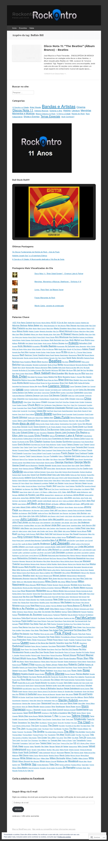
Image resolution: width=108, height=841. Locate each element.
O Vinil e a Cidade (63, 113)
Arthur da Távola (17, 349)
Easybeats (36, 429)
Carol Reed (69, 393)
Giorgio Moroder (61, 468)
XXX (18, 765)
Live (60, 550)
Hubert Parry (61, 486)
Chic (67, 398)
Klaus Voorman (45, 537)
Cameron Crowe (81, 386)
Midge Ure (20, 582)
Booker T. (74, 377)
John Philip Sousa (34, 522)
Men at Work (66, 573)
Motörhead (57, 588)
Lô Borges (43, 555)
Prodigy (66, 640)
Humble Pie (79, 486)
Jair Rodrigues (68, 495)
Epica (71, 439)
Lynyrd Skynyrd (33, 555)
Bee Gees (65, 362)
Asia (56, 349)
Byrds (45, 386)
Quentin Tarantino (56, 643)
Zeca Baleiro (22, 767)
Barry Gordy (62, 358)
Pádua (89, 640)
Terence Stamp (52, 723)
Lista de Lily (32, 550)
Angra (87, 340)
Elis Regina (81, 432)
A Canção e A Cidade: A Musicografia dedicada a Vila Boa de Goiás (38, 259)
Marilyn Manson (62, 564)
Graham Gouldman (86, 472)
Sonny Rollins (89, 697)
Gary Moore (54, 459)
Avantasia (32, 352)
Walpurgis (15, 755)
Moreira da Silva (28, 588)
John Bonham (82, 513)
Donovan (24, 426)
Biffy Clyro (80, 368)
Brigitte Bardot (23, 382)
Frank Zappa (67, 453)
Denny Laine (22, 420)
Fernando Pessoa (23, 450)
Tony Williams (43, 740)
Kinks (36, 536)
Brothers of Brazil (35, 383)
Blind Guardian (57, 373)
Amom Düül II (32, 337)
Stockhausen (60, 706)
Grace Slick (58, 472)
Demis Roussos (76, 417)
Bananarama (73, 355)
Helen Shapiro (65, 480)
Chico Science (36, 402)
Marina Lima (72, 564)
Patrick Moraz (16, 618)
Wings (42, 761)
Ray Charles (33, 649)
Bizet (13, 373)
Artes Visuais (35, 107)
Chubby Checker (21, 405)
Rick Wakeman (45, 658)
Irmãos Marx (77, 489)
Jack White (40, 495)
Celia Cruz (71, 395)
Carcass (47, 390)
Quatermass (16, 643)
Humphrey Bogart (90, 486)
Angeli (82, 340)
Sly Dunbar (21, 697)
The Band (67, 723)
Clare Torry (66, 405)
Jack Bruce (71, 492)
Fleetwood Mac (35, 450)
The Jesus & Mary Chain (33, 729)
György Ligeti (63, 478)
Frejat (28, 456)
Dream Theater (67, 427)
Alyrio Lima (18, 337)
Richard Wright (19, 658)
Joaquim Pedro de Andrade (76, 510)
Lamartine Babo (48, 540)
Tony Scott (24, 740)
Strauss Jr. (29, 710)
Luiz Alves (33, 553)
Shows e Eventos (32, 116)
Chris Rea (65, 402)
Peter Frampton (50, 627)
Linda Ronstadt (17, 550)
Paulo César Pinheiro (39, 621)
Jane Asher (59, 498)
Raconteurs (83, 643)
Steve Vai (25, 707)
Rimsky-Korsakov (69, 658)
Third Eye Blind (90, 732)
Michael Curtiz (47, 576)
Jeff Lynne (85, 503)
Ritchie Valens (45, 661)
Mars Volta (16, 570)
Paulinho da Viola (69, 618)
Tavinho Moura (56, 719)
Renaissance (18, 652)
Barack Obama (89, 355)
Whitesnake (15, 758)
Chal (26, 399)
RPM (62, 680)
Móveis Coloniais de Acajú (84, 591)
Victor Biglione (41, 750)
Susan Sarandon (17, 713)
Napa (63, 594)
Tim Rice (78, 735)
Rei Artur (82, 649)
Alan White (28, 328)
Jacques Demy (49, 495)
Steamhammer (17, 703)
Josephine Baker (76, 525)
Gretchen (83, 475)
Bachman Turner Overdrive (35, 355)
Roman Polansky (70, 674)
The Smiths (38, 731)
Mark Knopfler (30, 566)
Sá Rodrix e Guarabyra (58, 712)
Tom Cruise (42, 737)
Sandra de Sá (20, 685)
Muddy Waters (79, 587)
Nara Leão (83, 593)
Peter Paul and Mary (88, 627)
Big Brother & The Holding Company (30, 370)
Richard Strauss (69, 655)
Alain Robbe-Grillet (83, 325)
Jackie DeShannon (82, 492)
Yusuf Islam (85, 765)
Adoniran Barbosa (19, 325)
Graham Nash (16, 475)
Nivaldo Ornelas (25, 606)
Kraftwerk (71, 536)
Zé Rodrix (79, 768)
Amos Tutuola (50, 337)
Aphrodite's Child (85, 343)
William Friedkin (72, 758)
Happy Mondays (23, 480)
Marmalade (77, 567)
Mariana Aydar (35, 564)
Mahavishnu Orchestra (27, 558)
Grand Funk (35, 474)
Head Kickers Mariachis (36, 480)
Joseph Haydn (65, 525)
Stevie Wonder (33, 706)
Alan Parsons (18, 328)
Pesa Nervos (23, 627)
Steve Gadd (63, 703)
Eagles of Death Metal (25, 430)
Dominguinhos (64, 424)
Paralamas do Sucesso (30, 614)
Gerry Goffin (75, 465)
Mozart (65, 587)
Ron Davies (32, 677)
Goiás (91, 468)
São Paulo (72, 712)
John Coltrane (41, 516)
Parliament (56, 615)
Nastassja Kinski (17, 597)
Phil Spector (24, 633)
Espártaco (46, 441)
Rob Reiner (69, 667)
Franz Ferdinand (81, 453)
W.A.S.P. (53, 753)
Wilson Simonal (24, 761)
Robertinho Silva (40, 665)
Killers (90, 534)
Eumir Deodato (56, 441)
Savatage (68, 685)
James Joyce (16, 498)
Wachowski (60, 753)
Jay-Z (60, 501)
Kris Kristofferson (87, 537)
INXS (71, 489)
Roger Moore (58, 671)
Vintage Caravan (74, 750)
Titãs (92, 734)
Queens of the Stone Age (39, 643)
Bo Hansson (39, 377)
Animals (21, 343)
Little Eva (44, 550)
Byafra (40, 386)
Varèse (65, 746)
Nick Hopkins (75, 600)
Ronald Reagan (23, 676)
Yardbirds (26, 764)
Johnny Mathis (77, 520)
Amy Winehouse (62, 337)
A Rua (44, 349)
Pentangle (60, 624)
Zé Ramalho (69, 767)
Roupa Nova (16, 680)
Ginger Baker (51, 468)
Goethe (86, 468)
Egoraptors (43, 433)
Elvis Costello (29, 435)
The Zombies (80, 731)
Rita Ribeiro (20, 661)
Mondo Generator (64, 585)
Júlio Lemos (66, 531)
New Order (58, 599)
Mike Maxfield (28, 582)
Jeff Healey (76, 504)
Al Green (76, 331)
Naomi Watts (57, 594)
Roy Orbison (55, 679)
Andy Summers (55, 340)
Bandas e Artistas (58, 106)
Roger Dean (34, 670)
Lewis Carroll (61, 546)
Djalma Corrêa (40, 424)
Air (56, 325)
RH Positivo (85, 652)
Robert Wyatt (61, 667)
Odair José (44, 608)
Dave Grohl (21, 414)
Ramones (71, 645)
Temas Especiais (50, 116)
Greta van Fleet (75, 475)
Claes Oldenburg (57, 405)
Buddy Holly (73, 383)
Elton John (17, 435)
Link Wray (25, 550)
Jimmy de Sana (78, 507)
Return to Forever (69, 652)
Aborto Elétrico (46, 323)
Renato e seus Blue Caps (33, 652)
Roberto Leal (23, 667)
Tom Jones (59, 738)
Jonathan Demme (17, 525)
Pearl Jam (43, 624)
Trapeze (89, 740)
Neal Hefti (55, 597)
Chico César (27, 402)
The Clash (83, 722)
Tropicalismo (24, 743)
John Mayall (42, 519)
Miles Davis (51, 581)
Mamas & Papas (62, 558)
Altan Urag (88, 334)
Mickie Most (33, 578)
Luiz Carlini (47, 553)
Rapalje (78, 646)
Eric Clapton (36, 441)
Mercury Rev (85, 573)
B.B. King (70, 352)
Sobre (32, 28)
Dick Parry (72, 421)
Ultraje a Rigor (84, 743)
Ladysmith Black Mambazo (32, 540)
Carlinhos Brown (67, 390)
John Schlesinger (45, 522)
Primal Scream (41, 640)
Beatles (55, 360)
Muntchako (89, 588)
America (25, 337)
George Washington (31, 465)
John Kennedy (77, 516)
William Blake (45, 758)
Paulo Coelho (27, 620)
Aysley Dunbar (50, 352)
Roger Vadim (76, 670)
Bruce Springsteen (53, 383)
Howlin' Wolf (51, 486)
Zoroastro (43, 768)
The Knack (45, 729)
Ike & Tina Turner (53, 489)
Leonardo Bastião (50, 547)
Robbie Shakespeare (70, 661)
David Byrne (56, 414)
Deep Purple (62, 417)
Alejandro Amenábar (46, 331)
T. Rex (55, 715)
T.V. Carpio (62, 716)
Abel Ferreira (37, 323)
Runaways (89, 680)
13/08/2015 (48, 73)
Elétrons (52, 436)
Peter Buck (31, 627)
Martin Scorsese (66, 570)
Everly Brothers (24, 444)
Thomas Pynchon (38, 735)
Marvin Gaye (84, 570)
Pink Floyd (62, 632)
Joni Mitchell (46, 525)
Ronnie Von (54, 677)
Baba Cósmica (87, 352)
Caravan (41, 390)
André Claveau (26, 340)
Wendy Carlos (64, 755)
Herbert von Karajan (56, 483)
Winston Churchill (50, 761)
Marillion (54, 564)
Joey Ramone (64, 513)
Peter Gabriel (64, 627)
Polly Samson (27, 637)
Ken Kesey (66, 534)
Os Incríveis (46, 611)
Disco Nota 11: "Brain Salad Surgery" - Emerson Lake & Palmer (59, 273)
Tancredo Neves (23, 719)
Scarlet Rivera (80, 685)
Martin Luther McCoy (53, 570)
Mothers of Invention (47, 588)
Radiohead (18, 645)
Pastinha (63, 614)
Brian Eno (63, 379)
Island (30, 492)
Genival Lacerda (17, 463)
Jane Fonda (84, 498)
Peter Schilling (16, 630)
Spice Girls (33, 700)
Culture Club (16, 411)
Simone (39, 694)
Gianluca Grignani (28, 468)
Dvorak (90, 426)
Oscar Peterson (28, 612)
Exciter (59, 444)
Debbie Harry (48, 417)
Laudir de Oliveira (26, 544)
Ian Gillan (34, 489)
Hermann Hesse (81, 483)
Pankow (14, 615)
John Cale (31, 516)
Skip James (69, 694)
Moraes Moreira (17, 588)
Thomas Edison (17, 735)
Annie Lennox (47, 343)
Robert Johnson (52, 664)
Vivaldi (20, 752)
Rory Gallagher (80, 677)
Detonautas (44, 421)
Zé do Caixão (50, 768)
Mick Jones (53, 578)
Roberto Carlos (76, 664)
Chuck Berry (34, 404)
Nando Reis (36, 594)
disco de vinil (27, 423)
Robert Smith (52, 667)
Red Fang (58, 649)
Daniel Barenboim (67, 411)
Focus (75, 450)
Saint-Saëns (68, 682)
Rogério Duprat (27, 673)
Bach (22, 354)
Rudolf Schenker (69, 680)
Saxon (74, 685)
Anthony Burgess (58, 343)
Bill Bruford (54, 370)
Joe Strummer (53, 513)
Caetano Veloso (58, 386)
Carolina (63, 393)
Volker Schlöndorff (44, 753)
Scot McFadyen (27, 688)
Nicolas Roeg (25, 602)
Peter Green (77, 627)
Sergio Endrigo (85, 688)
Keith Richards (57, 534)
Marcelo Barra (55, 561)
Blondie (71, 373)
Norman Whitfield (56, 606)
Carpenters (78, 392)
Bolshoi (45, 377)
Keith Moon (40, 534)
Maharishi (85, 555)
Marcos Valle (78, 561)
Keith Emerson (30, 534)
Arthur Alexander (80, 346)
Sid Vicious (90, 691)
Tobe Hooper (32, 738)
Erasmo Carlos (79, 438)
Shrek (85, 691)
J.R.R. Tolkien (62, 492)
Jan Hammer (22, 501)
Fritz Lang (46, 456)
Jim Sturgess (35, 510)
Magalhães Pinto (64, 555)
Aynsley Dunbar (41, 352)
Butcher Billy (33, 386)
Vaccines (26, 746)
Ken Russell (74, 534)
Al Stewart (66, 334)
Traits (74, 740)
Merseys (92, 573)
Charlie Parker (54, 399)
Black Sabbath (42, 373)
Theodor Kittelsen (82, 729)
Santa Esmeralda (39, 685)
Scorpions (17, 688)
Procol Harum (58, 639)
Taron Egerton (46, 719)
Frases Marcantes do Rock (45, 297)
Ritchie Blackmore (35, 661)
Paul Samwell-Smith (81, 621)
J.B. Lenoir (35, 492)
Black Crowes (20, 373)
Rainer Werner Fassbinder (39, 646)
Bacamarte (15, 355)
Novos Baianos (73, 605)
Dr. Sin (48, 427)
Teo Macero (43, 723)
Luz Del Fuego (23, 555)
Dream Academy (56, 427)
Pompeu (35, 637)
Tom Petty (67, 737)
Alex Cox (56, 331)
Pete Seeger (43, 630)
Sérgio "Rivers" (81, 713)
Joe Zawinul (72, 513)
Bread (46, 380)
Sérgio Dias (23, 716)
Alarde (35, 328)
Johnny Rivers (87, 520)
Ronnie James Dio (44, 676)
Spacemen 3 (25, 700)
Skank (63, 694)
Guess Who (90, 475)
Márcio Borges (58, 590)
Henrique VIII (16, 483)
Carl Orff (75, 390)
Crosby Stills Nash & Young (83, 408)
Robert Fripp (28, 664)
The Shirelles (28, 732)
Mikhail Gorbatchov (39, 582)
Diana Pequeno (63, 421)
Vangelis (37, 746)
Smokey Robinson (39, 697)
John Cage (23, 516)
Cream (40, 407)
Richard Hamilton (25, 655)
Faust (39, 447)
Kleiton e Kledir (56, 537)
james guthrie (89, 495)
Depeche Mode (33, 420)
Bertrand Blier (30, 368)
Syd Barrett (34, 712)
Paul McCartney (85, 617)
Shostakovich (78, 691)
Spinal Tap (40, 700)
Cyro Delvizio (32, 411)
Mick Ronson (68, 578)
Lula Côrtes (77, 553)
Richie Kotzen (32, 658)
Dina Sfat (82, 421)
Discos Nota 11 (60, 73)
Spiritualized (47, 700)
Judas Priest (80, 528)
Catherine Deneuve (32, 395)
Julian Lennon (23, 531)
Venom (29, 750)
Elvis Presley (42, 435)
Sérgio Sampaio (45, 716)
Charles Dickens (33, 399)
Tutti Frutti (31, 743)
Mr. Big (71, 588)
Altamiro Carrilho (78, 334)
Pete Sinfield (53, 630)
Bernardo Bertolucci (82, 365)
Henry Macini (25, 483)
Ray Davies (42, 649)
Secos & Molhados (48, 688)
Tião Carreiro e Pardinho (20, 738)
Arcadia (14, 346)
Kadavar (73, 531)
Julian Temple (32, 531)
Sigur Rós (15, 694)
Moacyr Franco (46, 584)
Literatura (76, 110)
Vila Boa (49, 750)
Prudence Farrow (80, 640)
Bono (60, 376)
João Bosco (24, 528)
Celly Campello (79, 395)
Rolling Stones (54, 673)
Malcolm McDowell (43, 558)
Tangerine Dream (35, 719)
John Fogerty (60, 516)
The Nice (73, 728)
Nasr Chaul (90, 594)
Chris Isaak (51, 402)
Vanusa (52, 746)
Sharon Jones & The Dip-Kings (47, 691)
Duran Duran (78, 426)
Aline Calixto (90, 331)
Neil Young (22, 600)
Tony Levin (16, 740)
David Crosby (89, 414)
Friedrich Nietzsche (37, 456)
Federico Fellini (47, 447)
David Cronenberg (78, 414)
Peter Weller (35, 630)
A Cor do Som (62, 322)
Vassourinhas (73, 746)
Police (20, 636)
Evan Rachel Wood (87, 442)
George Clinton (49, 463)
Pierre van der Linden (47, 634)
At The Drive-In (77, 349)
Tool (49, 740)
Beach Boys (36, 361)
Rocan (75, 667)
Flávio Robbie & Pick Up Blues (62, 450)
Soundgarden (16, 700)
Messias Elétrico (17, 576)
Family (31, 447)
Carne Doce (46, 393)
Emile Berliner (87, 436)
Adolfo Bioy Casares (74, 323)
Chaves (62, 399)
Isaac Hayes (23, 492)
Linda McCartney (86, 546)
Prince (49, 639)
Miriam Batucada (30, 585)
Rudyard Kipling (80, 680)
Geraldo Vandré (57, 465)
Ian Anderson (17, 489)
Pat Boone (81, 615)
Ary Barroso (50, 349)
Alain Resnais (71, 325)
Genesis (69, 459)
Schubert (88, 685)
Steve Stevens (16, 707)
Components (82, 405)
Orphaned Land (84, 609)
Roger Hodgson (46, 670)
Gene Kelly (61, 459)
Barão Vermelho (78, 358)
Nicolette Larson (44, 602)
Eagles (14, 429)
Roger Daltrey (22, 671)
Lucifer (20, 553)
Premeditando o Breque (68, 637)
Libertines (69, 546)
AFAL (41, 325)
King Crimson (25, 537)
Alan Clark (92, 325)
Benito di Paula (52, 365)
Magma (72, 555)
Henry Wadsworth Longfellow (39, 483)
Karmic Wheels (81, 531)
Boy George (87, 377)
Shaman (25, 691)
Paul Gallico (49, 618)
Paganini (84, 612)
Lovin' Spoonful (87, 550)
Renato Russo (49, 652)
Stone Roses (70, 706)
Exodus (64, 444)
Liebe (75, 547)
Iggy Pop (43, 488)
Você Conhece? (67, 116)
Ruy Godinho (52, 683)
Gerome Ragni (66, 465)
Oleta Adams (54, 608)
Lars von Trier (16, 544)
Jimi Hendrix (48, 507)
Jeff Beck (31, 503)
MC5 (52, 573)
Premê (14, 640)
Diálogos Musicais (41, 110)
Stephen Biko (26, 703)
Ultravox (92, 743)
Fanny (35, 447)
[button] (48, 230)
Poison (14, 637)
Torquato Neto (56, 740)
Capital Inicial (34, 390)
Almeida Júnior (48, 334)
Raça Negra (50, 649)
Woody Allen (83, 761)
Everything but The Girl (38, 444)
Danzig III (85, 411)
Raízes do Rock (78, 113)
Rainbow (27, 646)
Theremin (20, 732)
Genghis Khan (88, 459)
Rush (14, 682)
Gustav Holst (47, 478)
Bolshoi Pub (52, 377)
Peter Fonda (40, 627)
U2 (74, 743)
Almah (41, 334)
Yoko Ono (54, 764)
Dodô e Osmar (54, 424)
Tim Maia (60, 734)
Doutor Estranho (40, 426)
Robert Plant (42, 667)
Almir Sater (56, 334)
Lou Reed (74, 549)
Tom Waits (75, 738)
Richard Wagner (85, 655)
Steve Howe (73, 703)
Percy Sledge (77, 624)
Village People (64, 750)
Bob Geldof (31, 377)
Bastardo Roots (89, 358)
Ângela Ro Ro (22, 771)
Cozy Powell (32, 408)
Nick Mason (83, 600)
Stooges (78, 707)
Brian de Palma (53, 380)
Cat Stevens (54, 395)
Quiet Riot (68, 643)
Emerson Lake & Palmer (69, 435)
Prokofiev (72, 640)
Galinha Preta (85, 456)
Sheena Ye (60, 691)
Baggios (57, 355)
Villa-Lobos (55, 750)
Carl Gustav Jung (55, 390)
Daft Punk (50, 411)
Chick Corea (80, 399)
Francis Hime (27, 453)
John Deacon (51, 516)
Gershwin (15, 468)
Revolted (79, 652)
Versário (34, 750)
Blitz (66, 373)
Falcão (26, 447)
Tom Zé (82, 737)
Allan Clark (15, 334)
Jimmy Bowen (69, 507)
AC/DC (53, 322)
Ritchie (27, 661)
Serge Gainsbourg (72, 688)
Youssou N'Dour (76, 765)
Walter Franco (33, 755)
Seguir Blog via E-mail (24, 791)
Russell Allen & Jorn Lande (26, 683)
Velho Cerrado (83, 746)
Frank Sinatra (56, 453)
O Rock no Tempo (72, 608)
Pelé (48, 624)
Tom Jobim (51, 737)
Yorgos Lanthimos (64, 765)
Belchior (16, 364)
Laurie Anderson (41, 543)
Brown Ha (44, 383)
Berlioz (60, 364)
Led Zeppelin (60, 543)
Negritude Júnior (64, 597)
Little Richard (53, 549)
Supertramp (82, 709)
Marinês (78, 564)
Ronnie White (63, 677)
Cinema (81, 107)
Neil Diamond (74, 597)
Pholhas (37, 633)
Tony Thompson (33, 740)
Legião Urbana (18, 546)
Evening (14, 444)
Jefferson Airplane (66, 504)
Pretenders (21, 639)
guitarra (27, 477)
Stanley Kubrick (68, 700)
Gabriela (67, 456)
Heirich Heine (48, 480)
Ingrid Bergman (64, 489)
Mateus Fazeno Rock (23, 573)
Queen (24, 642)
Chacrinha (20, 398)
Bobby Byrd (89, 373)
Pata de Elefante (72, 615)
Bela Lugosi (85, 362)
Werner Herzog (75, 755)
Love (80, 550)
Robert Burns (91, 661)
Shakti (20, 691)
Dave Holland (30, 414)
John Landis (86, 516)
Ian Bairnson (27, 489)
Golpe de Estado (28, 472)
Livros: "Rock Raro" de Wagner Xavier (49, 289)
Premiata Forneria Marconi (84, 637)
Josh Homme (87, 525)
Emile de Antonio (17, 439)
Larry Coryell (89, 540)
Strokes (49, 710)
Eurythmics (67, 441)
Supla (91, 710)
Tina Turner (85, 735)
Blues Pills (78, 373)
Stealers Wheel (83, 700)
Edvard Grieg (27, 432)
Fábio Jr (61, 456)
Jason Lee (55, 501)
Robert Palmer (32, 667)
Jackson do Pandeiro (27, 494)
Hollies (23, 486)
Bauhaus (16, 361)
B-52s (64, 352)
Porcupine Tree (43, 636)
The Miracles (57, 729)
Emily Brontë (37, 439)
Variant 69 (59, 746)
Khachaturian (83, 534)
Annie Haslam (38, 343)
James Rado (25, 498)
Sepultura (59, 688)
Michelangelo (81, 576)
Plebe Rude (81, 634)
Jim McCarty (60, 507)
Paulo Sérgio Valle (68, 621)
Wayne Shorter (43, 755)
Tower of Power (67, 740)
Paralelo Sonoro (48, 615)
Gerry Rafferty (85, 465)
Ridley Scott (58, 658)
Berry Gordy (21, 368)
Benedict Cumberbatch (40, 365)
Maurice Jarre (34, 573)
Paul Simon (24, 623)
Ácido (84, 768)
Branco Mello (32, 380)
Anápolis (73, 343)
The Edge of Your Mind (72, 726)
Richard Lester (35, 655)
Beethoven (75, 361)
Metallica (26, 575)
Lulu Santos (85, 553)
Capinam (27, 390)
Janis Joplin (32, 500)
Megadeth (58, 572)
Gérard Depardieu (73, 478)
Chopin (44, 401)
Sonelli (60, 697)
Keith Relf (48, 534)
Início (14, 28)
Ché (42, 405)
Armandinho (36, 346)
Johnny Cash (69, 520)
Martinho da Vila (26, 570)
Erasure (87, 439)
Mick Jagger (43, 578)
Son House (66, 697)
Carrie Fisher (88, 393)
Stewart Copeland (45, 707)
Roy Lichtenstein (45, 680)
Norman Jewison (45, 606)
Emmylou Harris (47, 439)
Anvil (66, 343)
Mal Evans (53, 558)
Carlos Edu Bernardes (87, 389)
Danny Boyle (78, 411)
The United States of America (54, 732)
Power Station (55, 636)
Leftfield (72, 544)
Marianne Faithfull (45, 564)
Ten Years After (33, 722)
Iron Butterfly (86, 489)
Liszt (39, 549)
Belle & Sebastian (26, 365)
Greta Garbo (65, 474)
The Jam (21, 728)
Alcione (88, 328)
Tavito (63, 719)
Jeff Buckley (55, 504)
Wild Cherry (36, 758)
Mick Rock (60, 578)
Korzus (64, 537)
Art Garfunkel (70, 346)
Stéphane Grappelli (70, 710)
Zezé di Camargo (33, 768)
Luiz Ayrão (40, 553)
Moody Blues (87, 585)
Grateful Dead (46, 474)
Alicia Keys (82, 331)
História (67, 110)
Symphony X (46, 713)
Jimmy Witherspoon (25, 510)
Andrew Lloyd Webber (86, 337)
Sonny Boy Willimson (76, 697)
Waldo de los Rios (89, 753)
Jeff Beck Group (44, 503)
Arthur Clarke (91, 346)
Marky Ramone (41, 567)
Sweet (25, 712)
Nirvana (16, 605)
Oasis (36, 609)
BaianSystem (64, 355)
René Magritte (59, 652)
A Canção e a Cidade (21, 107)
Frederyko (22, 456)
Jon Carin (38, 525)
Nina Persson (76, 602)
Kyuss (14, 540)
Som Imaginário (52, 697)
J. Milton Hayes (52, 492)
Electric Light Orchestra (65, 432)
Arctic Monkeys (25, 346)
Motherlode (37, 588)
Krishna (78, 537)
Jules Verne (90, 528)
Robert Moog (63, 664)
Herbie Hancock (69, 483)
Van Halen (45, 746)
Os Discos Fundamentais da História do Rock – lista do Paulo (36, 252)
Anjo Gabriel (29, 343)
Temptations (22, 722)
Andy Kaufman (35, 340)
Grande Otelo (26, 475)
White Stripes (26, 758)
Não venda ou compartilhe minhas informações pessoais (53, 829)
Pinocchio (75, 634)
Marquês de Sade (87, 567)
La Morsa (60, 540)
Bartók (69, 358)
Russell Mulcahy (41, 682)
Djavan (47, 424)
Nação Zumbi (47, 597)
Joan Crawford (44, 510)
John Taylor (73, 522)
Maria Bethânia (25, 564)
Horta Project (41, 486)
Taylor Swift (69, 719)
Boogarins (66, 377)
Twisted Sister (46, 743)
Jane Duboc (76, 498)
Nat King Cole (28, 596)
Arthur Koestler (36, 349)
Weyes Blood (85, 755)
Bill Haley (62, 370)
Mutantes (41, 590)
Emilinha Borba (28, 439)
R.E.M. (76, 642)
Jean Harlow (22, 504)
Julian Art (15, 531)
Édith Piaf (30, 771)
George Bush (40, 463)
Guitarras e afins (56, 110)
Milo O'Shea (61, 582)
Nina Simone (85, 602)
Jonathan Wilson (29, 525)
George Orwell (18, 465)
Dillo (77, 421)
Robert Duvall (16, 665)
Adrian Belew (33, 325)
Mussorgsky (31, 590)
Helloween (82, 480)
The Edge (62, 726)
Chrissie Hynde (74, 402)
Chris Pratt (58, 402)
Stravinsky (37, 709)
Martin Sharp (76, 570)
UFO (78, 743)
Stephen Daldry (36, 703)
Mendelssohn (76, 572)
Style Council (57, 709)
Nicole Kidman (34, 602)
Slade (75, 694)
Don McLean (87, 423)
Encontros (23, 28)
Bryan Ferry (64, 383)
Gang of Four (23, 459)
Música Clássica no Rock (45, 113)
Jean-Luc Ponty (80, 500)
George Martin (82, 462)
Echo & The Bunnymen (50, 429)
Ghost (20, 468)
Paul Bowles (41, 618)
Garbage (31, 459)
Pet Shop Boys (80, 630)
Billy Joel (76, 370)
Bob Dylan (19, 376)
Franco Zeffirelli (36, 453)
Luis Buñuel (26, 553)
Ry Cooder (59, 683)
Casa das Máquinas (18, 395)
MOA (38, 584)
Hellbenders (74, 480)
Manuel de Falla (31, 561)
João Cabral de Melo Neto (38, 528)
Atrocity (69, 349)
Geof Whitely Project (29, 463)
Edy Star (36, 433)
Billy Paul (83, 370)
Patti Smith (33, 618)
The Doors (53, 725)
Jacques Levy (59, 495)
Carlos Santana (18, 392)
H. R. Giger (84, 477)
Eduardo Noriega (89, 430)
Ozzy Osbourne (74, 611)
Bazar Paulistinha (25, 362)
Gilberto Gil (40, 468)
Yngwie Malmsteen (43, 765)
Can (88, 386)
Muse (23, 590)
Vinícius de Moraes (86, 750)
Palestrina (90, 612)
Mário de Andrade (70, 591)
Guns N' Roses (37, 477)
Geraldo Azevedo (44, 465)
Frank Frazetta (46, 453)
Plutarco (88, 634)
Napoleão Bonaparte (71, 594)
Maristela (21, 567)
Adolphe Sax (85, 323)
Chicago (72, 398)
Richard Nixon (45, 655)
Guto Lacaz (55, 478)
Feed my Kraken (59, 447)
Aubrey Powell (88, 349)
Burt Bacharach (24, 386)
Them (51, 729)
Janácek (40, 501)
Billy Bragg (69, 370)
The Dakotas (43, 726)
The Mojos (65, 729)
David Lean (31, 418)
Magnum (78, 555)
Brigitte (14, 383)
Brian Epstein (74, 380)
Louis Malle (65, 550)
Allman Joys (34, 334)
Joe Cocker (32, 513)
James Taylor (34, 497)
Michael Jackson (60, 575)
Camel (72, 386)
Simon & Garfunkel (28, 694)
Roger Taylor (67, 671)
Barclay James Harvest (31, 358)
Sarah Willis (61, 685)
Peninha (53, 624)
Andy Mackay (45, 340)
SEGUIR (18, 809)
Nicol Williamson (55, 602)
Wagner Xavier (79, 753)
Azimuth (58, 352)
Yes (34, 764)
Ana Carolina (74, 337)
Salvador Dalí (77, 683)
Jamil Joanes (52, 498)
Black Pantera (29, 373)
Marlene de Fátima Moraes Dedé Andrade (60, 567)
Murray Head (16, 591)
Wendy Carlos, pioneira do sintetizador (49, 305)
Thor (45, 735)
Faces (81, 444)
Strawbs (43, 710)
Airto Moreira (62, 325)
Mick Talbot (76, 578)
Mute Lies (49, 591)
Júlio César (58, 531)
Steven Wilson (90, 703)
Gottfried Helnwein (40, 472)
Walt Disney (24, 755)
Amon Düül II (41, 337)
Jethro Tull (35, 507)
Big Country (46, 370)
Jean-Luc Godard (68, 501)
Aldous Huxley (22, 331)
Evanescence (76, 442)
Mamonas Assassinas (76, 558)
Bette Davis (61, 368)
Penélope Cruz (68, 624)
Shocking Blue (69, 691)
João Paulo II (71, 528)
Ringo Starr (83, 658)
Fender (73, 447)
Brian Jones (83, 380)
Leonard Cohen (39, 547)
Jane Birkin (68, 497)
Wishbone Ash (62, 761)
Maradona (39, 561)
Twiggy (37, 743)
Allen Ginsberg (24, 334)
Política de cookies (64, 837)
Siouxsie (58, 694)
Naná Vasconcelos (46, 594)
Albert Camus (41, 328)
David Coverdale (67, 414)
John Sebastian (56, 522)
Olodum (62, 609)
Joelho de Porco (43, 513)
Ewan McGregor (51, 444)
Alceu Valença (81, 328)
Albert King (49, 328)
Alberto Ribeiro (72, 328)
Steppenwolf (46, 703)
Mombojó (55, 585)
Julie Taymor (49, 531)
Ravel (22, 649)
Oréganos (20, 612)
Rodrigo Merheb (83, 667)
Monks (80, 585)
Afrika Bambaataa (49, 325)
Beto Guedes (53, 367)
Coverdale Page (22, 408)
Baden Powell (49, 355)
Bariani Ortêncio (44, 358)
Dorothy (30, 427)
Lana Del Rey (71, 540)
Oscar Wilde (37, 612)
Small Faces (29, 697)
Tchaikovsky (80, 719)
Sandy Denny (29, 685)
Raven (27, 649)
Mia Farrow (39, 576)
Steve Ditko (55, 703)
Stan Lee (55, 700)
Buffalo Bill (81, 383)
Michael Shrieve (72, 576)
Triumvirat (16, 743)
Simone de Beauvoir (49, 694)
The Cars (74, 723)
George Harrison (64, 462)
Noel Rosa (35, 605)
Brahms (24, 380)
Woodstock (73, 761)
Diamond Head (53, 421)
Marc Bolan (46, 561)
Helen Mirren (57, 480)
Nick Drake (67, 600)
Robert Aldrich (81, 661)
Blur (83, 373)
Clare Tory (74, 405)
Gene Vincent (79, 459)
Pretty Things (32, 639)
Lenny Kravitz (29, 547)
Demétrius (85, 418)
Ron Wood (71, 677)
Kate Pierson (22, 534)
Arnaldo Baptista (48, 346)
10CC (14, 322)
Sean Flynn (36, 688)
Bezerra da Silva (71, 368)
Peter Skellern (26, 630)
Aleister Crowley (34, 331)
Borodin (79, 377)
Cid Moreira (48, 405)
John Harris (68, 516)
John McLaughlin (56, 519)
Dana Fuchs (57, 411)
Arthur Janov (27, 349)
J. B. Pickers (43, 492)
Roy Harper (36, 680)
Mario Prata (85, 564)
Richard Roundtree (56, 655)
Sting (53, 706)
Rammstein (61, 646)
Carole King (55, 392)
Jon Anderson (84, 522)
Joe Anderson (23, 513)
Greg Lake (56, 474)
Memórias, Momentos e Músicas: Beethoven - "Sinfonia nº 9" (58, 281)
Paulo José (50, 621)
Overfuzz (64, 612)
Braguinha (16, 380)
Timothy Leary (70, 734)
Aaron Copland (26, 322)
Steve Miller (81, 703)
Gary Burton (38, 459)
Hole (19, 486)
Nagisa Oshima (17, 594)
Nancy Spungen (27, 594)
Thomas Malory (27, 735)
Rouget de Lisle (90, 677)
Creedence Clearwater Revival (58, 407)
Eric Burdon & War (23, 442)
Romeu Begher (82, 673)
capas (19, 389)
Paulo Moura (58, 621)
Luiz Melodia (69, 553)
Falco (21, 447)
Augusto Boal (16, 352)
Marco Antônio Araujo (67, 561)
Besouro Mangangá (41, 368)
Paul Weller (34, 624)
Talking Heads (80, 715)
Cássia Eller (41, 410)
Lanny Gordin (80, 540)
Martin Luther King (39, 569)
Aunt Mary (25, 352)
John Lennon (29, 519)
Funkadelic (54, 456)
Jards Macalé (47, 501)
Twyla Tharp (56, 743)
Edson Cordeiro (77, 429)
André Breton (16, 340)
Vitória (15, 752)
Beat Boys (45, 362)
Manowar (22, 561)
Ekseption (51, 432)
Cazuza (63, 395)
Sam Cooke (86, 683)
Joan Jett (54, 510)
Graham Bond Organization (70, 472)
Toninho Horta (91, 738)
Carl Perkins (28, 392)
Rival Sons (53, 661)
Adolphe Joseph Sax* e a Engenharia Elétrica (29, 255)
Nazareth (38, 596)
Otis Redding (56, 611)
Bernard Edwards (69, 365)
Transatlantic (81, 740)
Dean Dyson (39, 418)
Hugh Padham (70, 486)
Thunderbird (52, 735)
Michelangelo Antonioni (21, 578)
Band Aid (80, 355)
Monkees (74, 584)
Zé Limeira (58, 768)
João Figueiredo (61, 528)
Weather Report (54, 755)
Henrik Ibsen (90, 480)
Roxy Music (26, 679)
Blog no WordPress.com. (21, 829)
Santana (49, 685)
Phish (31, 634)
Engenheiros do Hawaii (60, 438)
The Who (69, 731)
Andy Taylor (65, 340)
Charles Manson (44, 399)
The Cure (35, 725)
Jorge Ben (56, 525)
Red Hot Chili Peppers (70, 649)
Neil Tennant (83, 597)
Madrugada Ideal (53, 555)
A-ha (18, 322)
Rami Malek (52, 646)
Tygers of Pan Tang (67, 743)
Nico (19, 602)
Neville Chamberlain (46, 600)
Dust (85, 427)
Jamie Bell (44, 498)
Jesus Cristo (25, 507)
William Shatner (83, 758)
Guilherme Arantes (18, 478)
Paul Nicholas (16, 621)
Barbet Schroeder (17, 358)
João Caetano (50, 528)
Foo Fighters (82, 450)
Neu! (38, 600)
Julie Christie (41, 531)
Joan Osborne (62, 510)
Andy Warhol (74, 340)
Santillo (54, 685)
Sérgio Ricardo (33, 716)
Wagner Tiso (69, 752)
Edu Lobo (16, 432)
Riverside (60, 661)
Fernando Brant (81, 447)
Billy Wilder (90, 370)
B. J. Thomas (78, 352)
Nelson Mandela (31, 600)
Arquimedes (61, 346)
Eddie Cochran (65, 429)
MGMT (33, 576)
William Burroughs (57, 758)
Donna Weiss (16, 427)
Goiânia (17, 471)
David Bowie (43, 413)
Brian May (91, 380)
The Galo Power (85, 726)
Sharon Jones (32, 691)
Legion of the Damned (83, 544)
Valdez (32, 746)
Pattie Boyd (25, 618)
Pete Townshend (66, 630)
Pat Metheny (89, 615)
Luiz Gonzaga (58, 552)
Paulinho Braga (58, 618)
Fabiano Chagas (73, 444)
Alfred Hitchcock (66, 331)
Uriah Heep (17, 746)
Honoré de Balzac (31, 486)
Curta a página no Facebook (28, 778)
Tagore (68, 716)
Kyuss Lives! (20, 540)
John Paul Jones (20, 522)
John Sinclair (65, 522)
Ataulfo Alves (62, 349)
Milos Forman (71, 581)
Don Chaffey (73, 424)
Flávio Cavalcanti (46, 450)
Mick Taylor (84, 578)
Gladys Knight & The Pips (74, 468)
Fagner (86, 444)
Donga (80, 424)
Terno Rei (61, 723)
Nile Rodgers (66, 602)
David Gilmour (19, 417)
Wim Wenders (34, 761)
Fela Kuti (67, 447)
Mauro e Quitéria (45, 573)
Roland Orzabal (39, 674)
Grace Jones (50, 472)
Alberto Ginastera (60, 328)
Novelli (65, 606)
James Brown (78, 494)
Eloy (88, 433)
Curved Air (24, 411)
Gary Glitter (46, 459)
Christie (81, 402)
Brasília (39, 379)
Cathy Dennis (44, 395)
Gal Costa (76, 456)
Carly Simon (37, 393)
